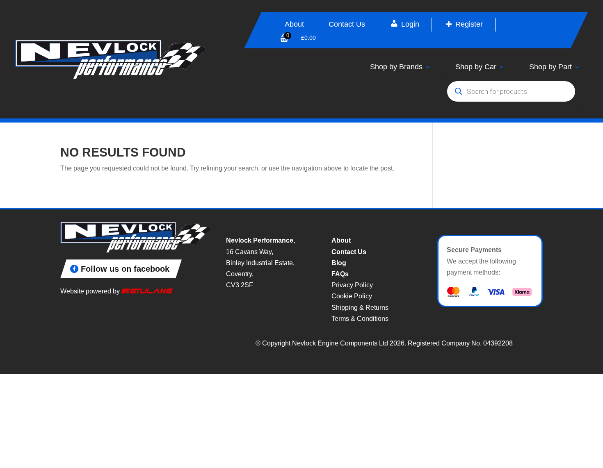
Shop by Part (550, 67)
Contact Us (347, 24)
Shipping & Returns (359, 307)
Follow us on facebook (125, 268)
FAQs (340, 273)
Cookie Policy (351, 296)
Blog (338, 262)
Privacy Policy (352, 285)
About (294, 24)
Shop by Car (475, 67)
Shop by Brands (396, 67)
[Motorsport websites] (147, 291)
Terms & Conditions (359, 318)
